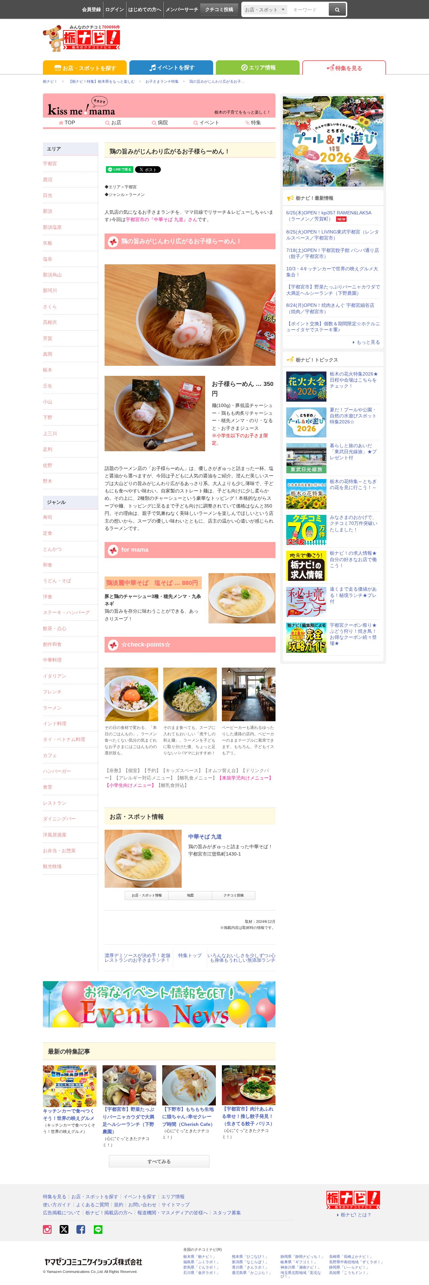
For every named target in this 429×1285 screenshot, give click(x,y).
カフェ (50, 755)
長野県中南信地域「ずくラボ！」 (356, 1262)
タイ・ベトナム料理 (64, 739)
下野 (47, 417)
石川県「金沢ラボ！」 (201, 1273)
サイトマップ (176, 1204)
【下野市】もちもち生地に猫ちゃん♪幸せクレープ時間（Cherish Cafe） (188, 1116)
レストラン (54, 803)
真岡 (47, 354)
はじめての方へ (144, 9)
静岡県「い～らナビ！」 (349, 1267)
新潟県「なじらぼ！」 (250, 1262)
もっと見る (368, 342)
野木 (47, 481)
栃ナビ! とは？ (356, 1214)
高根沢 (50, 322)
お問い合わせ (142, 1204)
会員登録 (91, 9)
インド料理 (54, 723)
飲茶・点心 (54, 628)
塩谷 (47, 259)
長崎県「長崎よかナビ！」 (351, 1257)
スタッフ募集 (227, 1212)
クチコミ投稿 (219, 9)
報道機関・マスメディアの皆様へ (172, 1212)
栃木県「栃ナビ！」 (200, 1257)
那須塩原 (52, 227)
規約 (118, 1204)
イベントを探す (176, 67)
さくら (50, 306)
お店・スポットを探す (89, 68)
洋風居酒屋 (54, 834)
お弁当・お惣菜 (59, 850)
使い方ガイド (57, 1204)
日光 (47, 195)
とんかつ (52, 549)
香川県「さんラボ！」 (250, 1267)
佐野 (47, 465)
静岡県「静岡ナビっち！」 (303, 1257)
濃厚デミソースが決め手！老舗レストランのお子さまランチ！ (137, 958)
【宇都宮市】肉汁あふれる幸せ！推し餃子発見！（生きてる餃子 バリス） (248, 1116)
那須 (47, 211)
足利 (47, 449)
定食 (47, 533)
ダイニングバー (59, 818)
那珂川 (50, 290)
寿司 (47, 517)
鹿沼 (47, 179)
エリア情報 (262, 67)
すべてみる (159, 1161)
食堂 (47, 787)
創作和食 (52, 644)
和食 (47, 564)
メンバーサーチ (182, 9)
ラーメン (52, 708)
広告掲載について (61, 1212)
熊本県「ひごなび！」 (250, 1257)
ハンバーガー (57, 771)
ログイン (114, 9)
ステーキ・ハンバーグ (66, 612)
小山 (47, 401)
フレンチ (52, 691)
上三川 (50, 433)
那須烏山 (52, 274)
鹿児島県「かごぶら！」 (252, 1273)
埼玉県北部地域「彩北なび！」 (301, 1274)
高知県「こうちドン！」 (349, 1273)
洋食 (47, 596)
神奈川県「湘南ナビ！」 (301, 1267)
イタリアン (54, 676)
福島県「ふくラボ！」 (201, 1262)
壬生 (47, 386)
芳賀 (47, 338)
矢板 (47, 243)
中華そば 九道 (205, 836)
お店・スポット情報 (147, 895)
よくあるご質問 (92, 1204)
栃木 (47, 370)
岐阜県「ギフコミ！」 (299, 1262)
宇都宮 (50, 163)
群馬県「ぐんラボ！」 (201, 1267)
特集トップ (190, 955)
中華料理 (52, 660)
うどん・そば (57, 580)
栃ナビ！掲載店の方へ (108, 1212)
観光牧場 (52, 866)
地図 (190, 895)
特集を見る (348, 68)
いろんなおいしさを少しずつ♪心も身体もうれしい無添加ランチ (241, 958)
